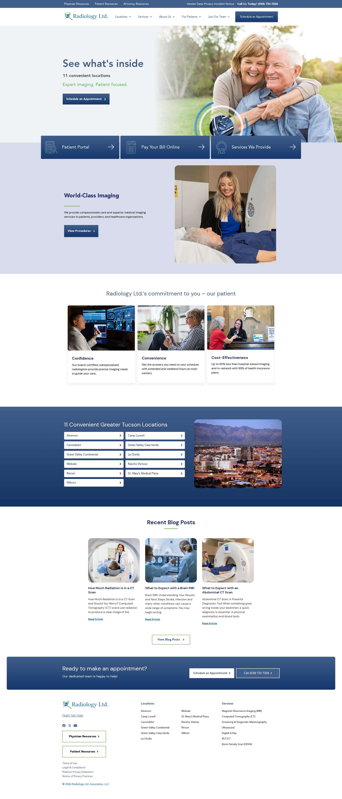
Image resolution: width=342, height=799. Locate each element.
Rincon (185, 727)
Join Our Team (217, 16)
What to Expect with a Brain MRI (169, 588)
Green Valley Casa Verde (155, 733)
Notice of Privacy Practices (77, 776)
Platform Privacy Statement (77, 771)
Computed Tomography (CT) (238, 716)
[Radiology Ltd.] (86, 16)
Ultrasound (228, 727)
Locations (121, 16)
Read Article (95, 619)
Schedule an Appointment (256, 16)
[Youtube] (75, 725)
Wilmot (185, 733)
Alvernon (146, 710)
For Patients (189, 16)
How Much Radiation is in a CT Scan (111, 590)
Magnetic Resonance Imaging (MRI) (242, 710)
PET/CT (226, 738)
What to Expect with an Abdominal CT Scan (220, 590)
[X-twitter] (69, 725)
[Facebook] (64, 725)
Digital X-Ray (229, 733)
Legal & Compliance (73, 767)
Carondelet (147, 722)
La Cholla (146, 738)
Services (143, 16)
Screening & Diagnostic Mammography (244, 722)
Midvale (186, 710)
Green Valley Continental (155, 727)
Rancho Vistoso (190, 722)
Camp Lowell (148, 716)
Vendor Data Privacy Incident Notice (210, 4)
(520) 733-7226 (72, 716)
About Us (165, 16)
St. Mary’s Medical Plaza (195, 716)
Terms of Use (69, 763)
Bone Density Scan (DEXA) (237, 744)
